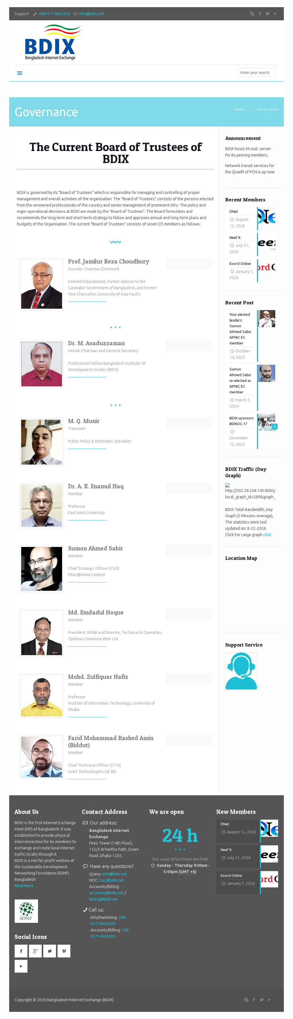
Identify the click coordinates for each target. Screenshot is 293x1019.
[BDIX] (51, 42)
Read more (24, 885)
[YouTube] (275, 13)
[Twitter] (268, 13)
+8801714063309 (54, 13)
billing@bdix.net (103, 899)
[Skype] (252, 13)
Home (239, 109)
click (267, 534)
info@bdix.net (91, 13)
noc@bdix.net (111, 880)
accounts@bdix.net (106, 893)
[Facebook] (260, 13)
